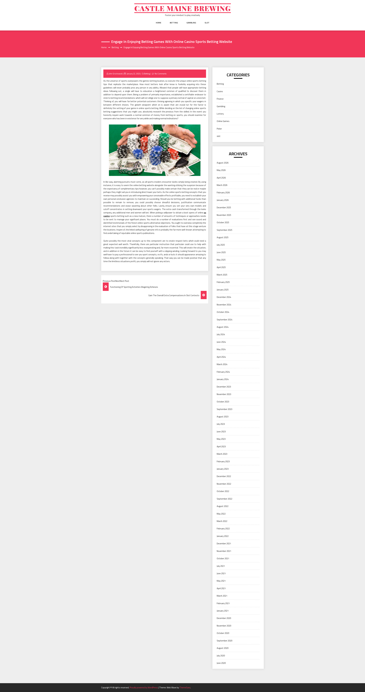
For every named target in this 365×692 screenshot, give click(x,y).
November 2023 (224, 394)
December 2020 (224, 618)
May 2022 (221, 513)
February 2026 (223, 192)
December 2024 (224, 297)
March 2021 (222, 595)
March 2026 (222, 185)
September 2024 (224, 319)
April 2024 (221, 357)
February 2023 (223, 461)
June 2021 (221, 573)
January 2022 (223, 536)
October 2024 (223, 312)
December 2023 (224, 386)
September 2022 (224, 498)
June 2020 (221, 663)
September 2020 (224, 640)
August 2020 (222, 648)
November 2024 (224, 304)
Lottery (220, 113)
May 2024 (221, 349)
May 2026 (221, 170)
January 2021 (223, 610)
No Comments (161, 73)
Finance (220, 98)
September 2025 (224, 230)
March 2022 (222, 521)
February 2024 (223, 371)
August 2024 (222, 327)
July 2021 (221, 566)
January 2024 (223, 379)
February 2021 (223, 603)
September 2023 (224, 409)
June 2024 (221, 342)
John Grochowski (115, 73)
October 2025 (223, 222)
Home (158, 22)
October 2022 (223, 491)
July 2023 (221, 424)
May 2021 (221, 580)
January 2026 (223, 200)
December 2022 (224, 476)
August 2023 (222, 416)
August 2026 (222, 162)
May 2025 (221, 259)
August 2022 (222, 506)
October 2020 (223, 633)
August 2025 (222, 237)
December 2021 (224, 543)
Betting (174, 22)
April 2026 (221, 177)
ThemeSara (184, 687)
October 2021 (223, 558)
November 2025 (224, 215)
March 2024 (222, 364)
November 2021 (224, 551)
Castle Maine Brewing (182, 8)
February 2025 (223, 282)
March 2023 (222, 454)
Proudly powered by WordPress (144, 687)
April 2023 (221, 446)
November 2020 (224, 625)
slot (207, 22)
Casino (220, 91)
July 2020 (221, 655)
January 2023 (223, 468)
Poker (219, 128)
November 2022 (224, 483)
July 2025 (221, 244)
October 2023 (223, 401)
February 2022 (223, 528)
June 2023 (221, 431)
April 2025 (221, 267)
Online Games (223, 121)
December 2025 (224, 207)
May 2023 (221, 439)
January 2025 (223, 289)
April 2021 (221, 588)
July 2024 (221, 334)
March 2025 (222, 274)
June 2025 (221, 252)
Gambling (191, 22)
